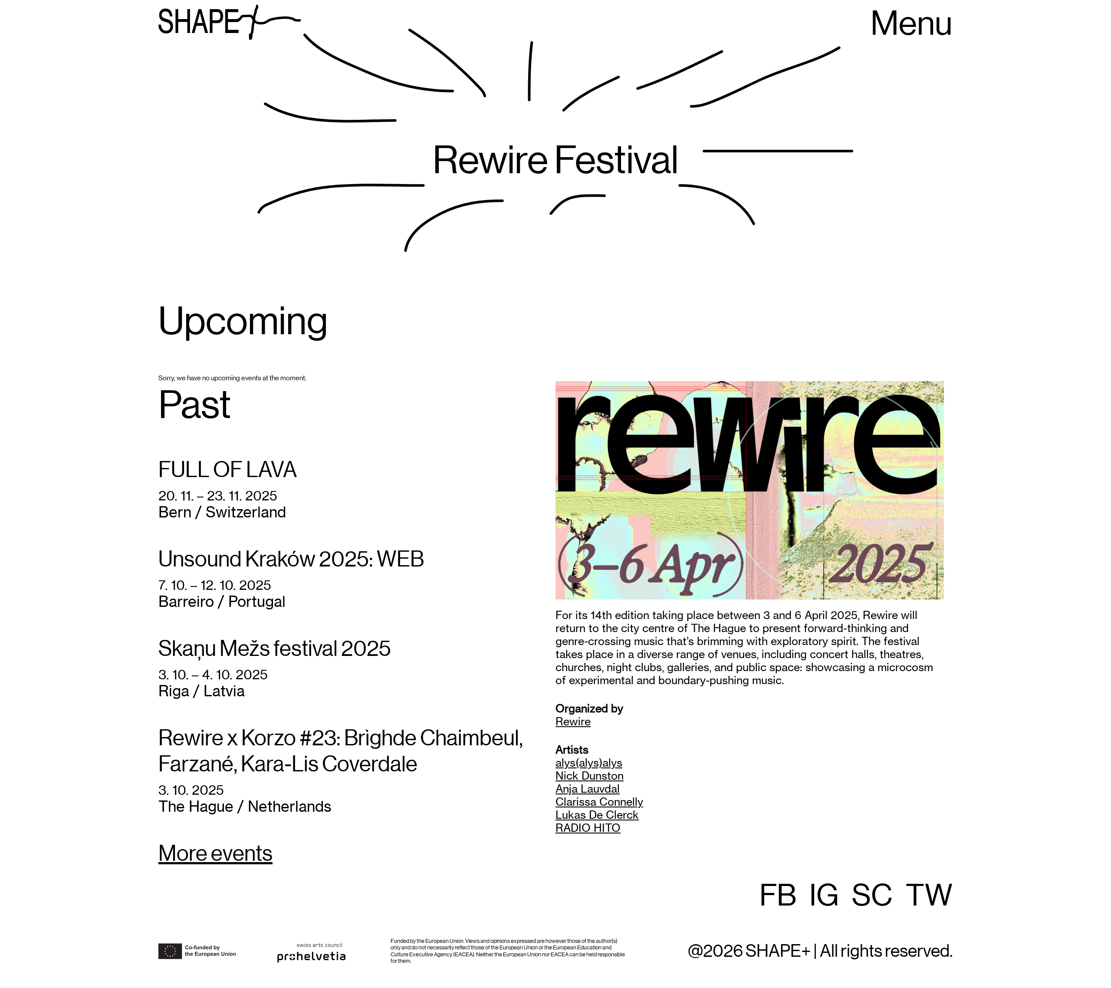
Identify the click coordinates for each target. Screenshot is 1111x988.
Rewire (573, 721)
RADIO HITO (588, 827)
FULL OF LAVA (227, 470)
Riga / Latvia (201, 691)
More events (215, 854)
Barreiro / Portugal (222, 601)
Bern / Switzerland (222, 512)
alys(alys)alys (589, 762)
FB (777, 896)
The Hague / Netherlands (245, 806)
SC (872, 896)
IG (824, 896)
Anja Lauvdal (588, 788)
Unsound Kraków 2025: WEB (291, 560)
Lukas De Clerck (597, 814)
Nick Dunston (590, 775)
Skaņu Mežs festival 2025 (274, 649)
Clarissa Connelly (599, 801)
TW (929, 896)
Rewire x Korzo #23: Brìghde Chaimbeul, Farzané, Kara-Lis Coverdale (340, 752)
